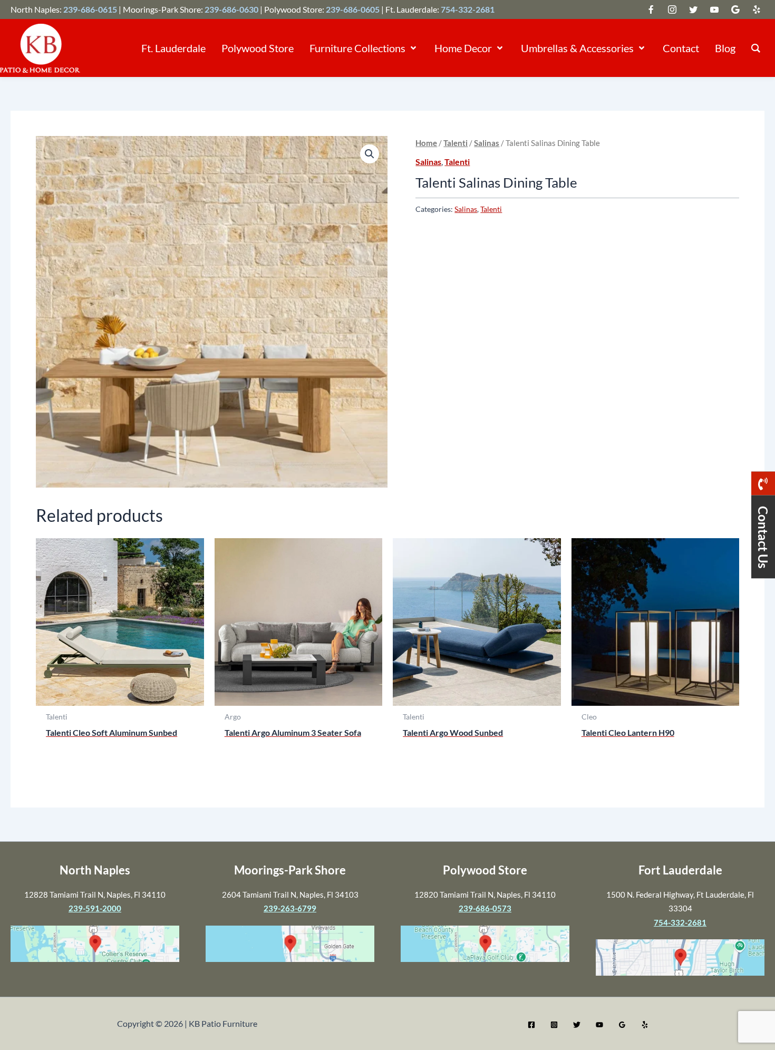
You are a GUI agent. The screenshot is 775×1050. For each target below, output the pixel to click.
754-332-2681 (468, 9)
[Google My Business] (622, 1024)
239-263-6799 (290, 908)
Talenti (455, 143)
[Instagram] (554, 1024)
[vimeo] (714, 9)
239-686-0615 (90, 9)
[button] (412, 48)
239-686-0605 (353, 9)
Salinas (486, 143)
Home (426, 143)
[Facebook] (531, 1024)
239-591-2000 (95, 908)
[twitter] (651, 9)
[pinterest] (756, 9)
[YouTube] (599, 1024)
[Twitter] (576, 1024)
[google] (693, 9)
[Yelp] (644, 1024)
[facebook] (672, 9)
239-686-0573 (485, 908)
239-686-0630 (231, 9)
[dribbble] (735, 9)
